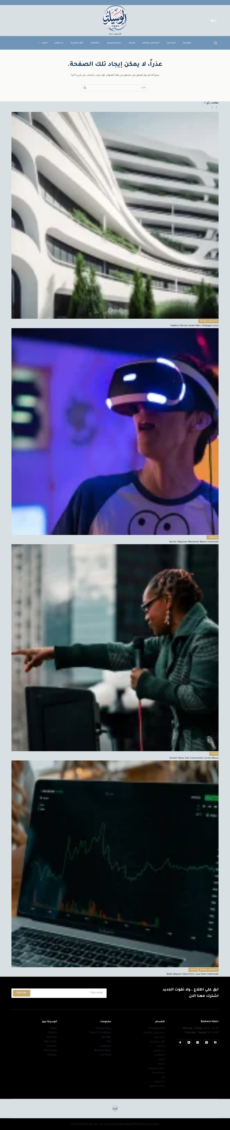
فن (163, 1077)
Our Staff (52, 1037)
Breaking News (102, 1050)
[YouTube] (189, 1042)
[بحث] (215, 43)
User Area (105, 1055)
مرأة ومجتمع (157, 1086)
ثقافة (161, 1059)
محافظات (95, 43)
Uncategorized (156, 1028)
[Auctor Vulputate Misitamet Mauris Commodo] (114, 431)
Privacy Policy (103, 1028)
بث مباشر (59, 43)
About (53, 1028)
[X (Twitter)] (206, 1042)
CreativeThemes (79, 1124)
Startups (52, 1055)
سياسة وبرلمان (114, 43)
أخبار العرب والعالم (150, 43)
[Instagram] (197, 1042)
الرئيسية (187, 43)
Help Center (50, 1041)
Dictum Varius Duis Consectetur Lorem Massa (194, 758)
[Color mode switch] (211, 20)
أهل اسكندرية (77, 43)
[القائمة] (215, 20)
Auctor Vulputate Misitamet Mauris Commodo (194, 542)
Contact (52, 1033)
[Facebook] (215, 1042)
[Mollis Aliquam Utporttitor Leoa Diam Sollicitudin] (114, 863)
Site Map (106, 1037)
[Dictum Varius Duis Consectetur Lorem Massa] (114, 647)
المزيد (44, 43)
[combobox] (118, 87)
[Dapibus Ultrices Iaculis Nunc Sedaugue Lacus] (114, 215)
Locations (105, 1046)
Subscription (50, 1050)
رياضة (161, 1064)
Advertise (51, 1046)
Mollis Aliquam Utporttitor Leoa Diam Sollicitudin (193, 974)
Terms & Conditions (100, 1033)
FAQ (108, 1041)
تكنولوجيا (159, 1055)
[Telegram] (180, 1042)
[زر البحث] (84, 88)
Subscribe (21, 993)
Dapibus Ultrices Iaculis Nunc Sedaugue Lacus (194, 325)
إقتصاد (131, 43)
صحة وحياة (158, 1073)
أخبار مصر (171, 43)
